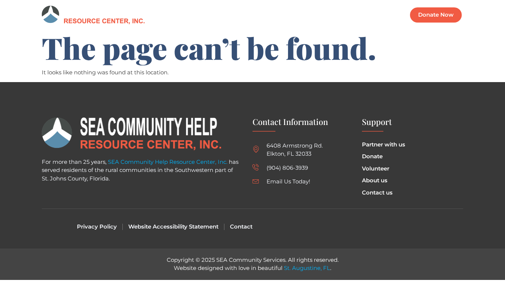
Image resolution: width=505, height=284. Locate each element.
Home (255, 15)
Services (316, 15)
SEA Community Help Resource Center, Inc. (167, 161)
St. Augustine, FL (307, 267)
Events (284, 15)
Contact (382, 15)
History (349, 15)
